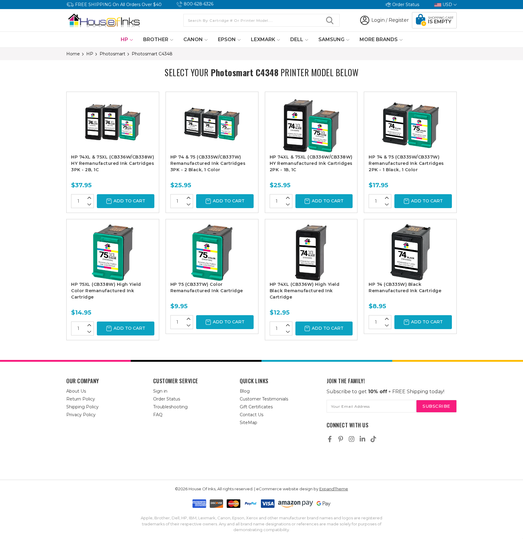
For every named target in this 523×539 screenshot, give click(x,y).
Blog (245, 391)
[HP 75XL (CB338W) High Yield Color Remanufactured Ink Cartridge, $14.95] (112, 252)
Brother (156, 39)
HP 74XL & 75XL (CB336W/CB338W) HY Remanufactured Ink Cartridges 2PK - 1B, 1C (311, 163)
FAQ (158, 414)
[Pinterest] (340, 439)
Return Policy (80, 399)
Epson (227, 39)
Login (378, 20)
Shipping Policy (82, 407)
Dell (297, 39)
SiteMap (248, 422)
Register (399, 20)
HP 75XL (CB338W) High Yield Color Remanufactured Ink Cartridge (106, 291)
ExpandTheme (333, 488)
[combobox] (261, 20)
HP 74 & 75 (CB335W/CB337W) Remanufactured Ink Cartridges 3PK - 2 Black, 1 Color (208, 163)
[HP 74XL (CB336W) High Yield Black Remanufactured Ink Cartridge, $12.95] (311, 252)
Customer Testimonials (264, 399)
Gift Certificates (256, 407)
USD (447, 4)
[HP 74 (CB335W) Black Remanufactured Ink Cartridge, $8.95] (410, 252)
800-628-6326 (198, 4)
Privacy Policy (81, 414)
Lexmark (263, 39)
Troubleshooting (170, 407)
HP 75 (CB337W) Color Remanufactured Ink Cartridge (206, 287)
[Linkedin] (362, 439)
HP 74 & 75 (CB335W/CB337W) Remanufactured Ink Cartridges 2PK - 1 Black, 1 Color (406, 163)
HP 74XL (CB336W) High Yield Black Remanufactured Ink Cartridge (305, 291)
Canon (193, 39)
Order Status (405, 4)
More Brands (379, 39)
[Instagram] (351, 439)
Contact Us (251, 414)
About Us (76, 391)
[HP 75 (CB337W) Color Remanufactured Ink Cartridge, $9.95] (212, 252)
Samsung (332, 39)
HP (125, 39)
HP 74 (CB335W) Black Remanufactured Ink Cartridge (405, 287)
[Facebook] (330, 439)
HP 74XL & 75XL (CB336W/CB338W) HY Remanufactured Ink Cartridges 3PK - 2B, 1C (112, 163)
